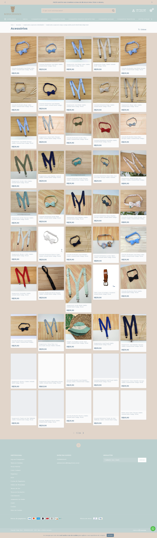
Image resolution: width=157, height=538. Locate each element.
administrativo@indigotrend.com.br (68, 463)
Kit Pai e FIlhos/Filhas (147, 19)
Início (25, 19)
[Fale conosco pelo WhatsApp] (153, 528)
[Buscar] (113, 11)
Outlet (13, 503)
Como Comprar (16, 470)
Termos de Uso (15, 488)
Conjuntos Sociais (106, 19)
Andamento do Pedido (18, 499)
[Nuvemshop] (139, 530)
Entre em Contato (16, 510)
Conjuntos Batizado (39, 19)
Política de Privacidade (18, 485)
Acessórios (18, 25)
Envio (12, 477)
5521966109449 (61, 459)
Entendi (110, 535)
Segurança (14, 474)
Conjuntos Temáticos (126, 19)
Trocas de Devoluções (18, 492)
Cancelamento (15, 495)
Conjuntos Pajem (58, 19)
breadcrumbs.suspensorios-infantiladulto (33, 25)
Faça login (142, 10)
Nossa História (15, 466)
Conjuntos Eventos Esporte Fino (82, 19)
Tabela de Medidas (17, 463)
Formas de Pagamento (18, 481)
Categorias (11, 19)
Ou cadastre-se (141, 11)
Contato (13, 506)
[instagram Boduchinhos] (78, 445)
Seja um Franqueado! (17, 459)
